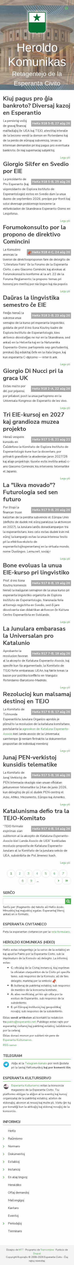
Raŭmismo (15, 1138)
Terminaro (15, 1231)
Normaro (14, 1146)
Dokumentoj (16, 1154)
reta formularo (60, 932)
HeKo (12, 1131)
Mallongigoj (16, 1200)
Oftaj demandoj (18, 1192)
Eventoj (13, 1216)
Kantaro (13, 1208)
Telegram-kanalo (36, 1063)
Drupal (37, 1253)
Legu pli (65, 158)
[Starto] (37, 22)
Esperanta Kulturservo (17, 1040)
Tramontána (47, 1249)
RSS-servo (10, 1045)
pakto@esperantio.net (21, 1022)
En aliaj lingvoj (17, 1177)
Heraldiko (14, 1185)
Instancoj (14, 1169)
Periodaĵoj (15, 1223)
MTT (21, 1249)
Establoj (14, 1162)
